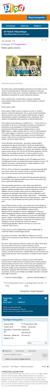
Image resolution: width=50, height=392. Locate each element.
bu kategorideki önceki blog (15, 284)
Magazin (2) (8, 338)
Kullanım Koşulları (26, 366)
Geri (42, 40)
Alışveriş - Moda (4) (11, 335)
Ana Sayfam (10, 26)
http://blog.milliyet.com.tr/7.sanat (16, 34)
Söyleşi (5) (25, 330)
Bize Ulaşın (15, 366)
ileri (46, 40)
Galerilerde (32, 351)
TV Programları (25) (29, 324)
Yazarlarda (20, 351)
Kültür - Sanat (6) (28, 327)
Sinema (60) (8, 324)
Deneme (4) (26, 332)
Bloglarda (8, 351)
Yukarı (44, 366)
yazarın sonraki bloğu (35, 277)
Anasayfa (5, 366)
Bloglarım (37, 26)
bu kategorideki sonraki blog (34, 284)
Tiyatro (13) (8, 327)
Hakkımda (25, 26)
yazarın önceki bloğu (14, 277)
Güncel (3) (25, 335)
